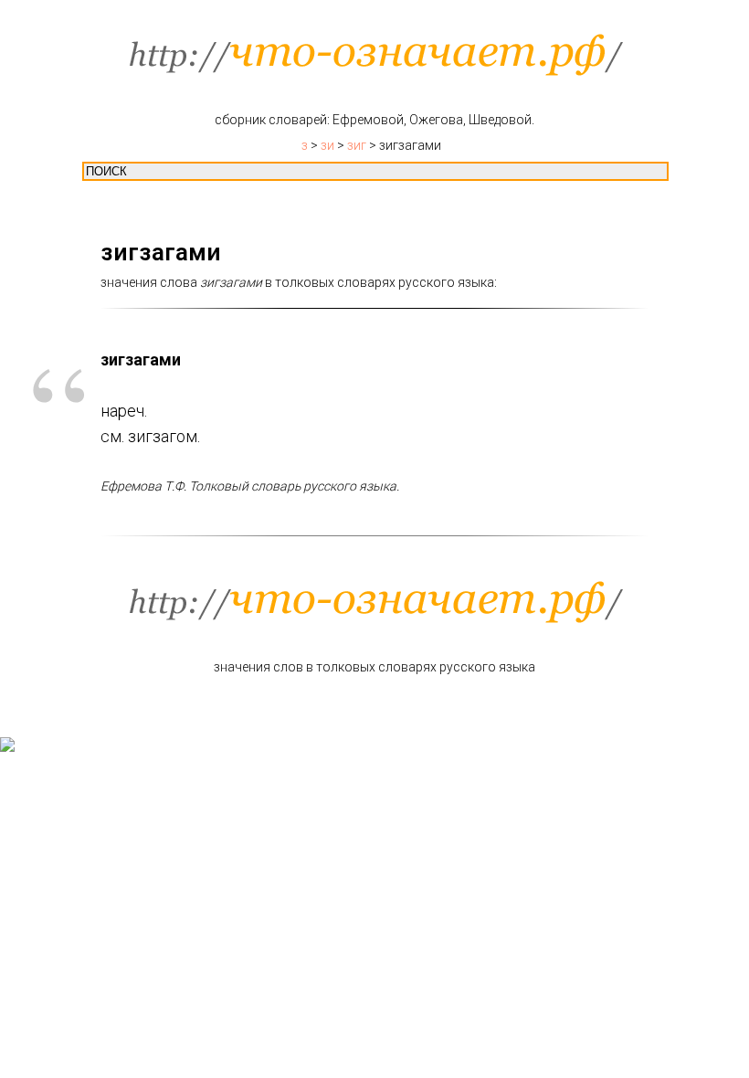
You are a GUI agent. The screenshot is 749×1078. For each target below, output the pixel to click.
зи (327, 145)
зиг (356, 145)
